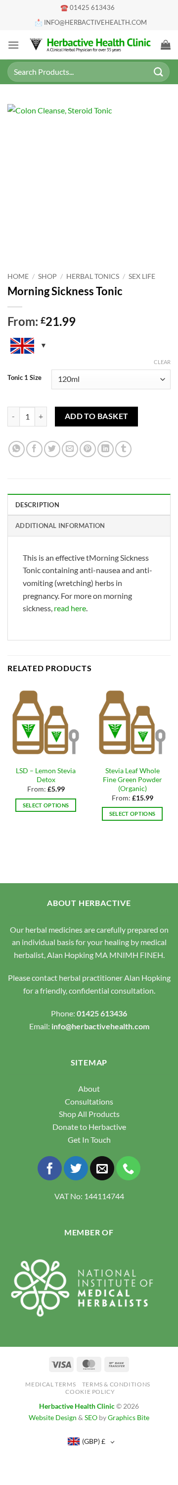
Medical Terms (50, 1384)
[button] (13, 45)
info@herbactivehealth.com (100, 1026)
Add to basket (97, 416)
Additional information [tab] (60, 526)
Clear (162, 362)
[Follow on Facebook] (50, 1168)
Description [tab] (37, 505)
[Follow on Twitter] (76, 1168)
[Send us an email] (102, 1168)
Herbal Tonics (92, 276)
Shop (47, 276)
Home (18, 276)
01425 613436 (102, 1013)
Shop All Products (89, 1113)
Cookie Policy (90, 1391)
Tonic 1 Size (24, 377)
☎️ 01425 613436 (87, 7)
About (89, 1088)
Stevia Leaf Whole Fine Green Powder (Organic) (132, 779)
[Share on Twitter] (52, 449)
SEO (91, 1417)
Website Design (53, 1417)
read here (70, 608)
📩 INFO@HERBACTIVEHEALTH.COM (91, 22)
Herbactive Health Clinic (77, 1406)
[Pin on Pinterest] (88, 449)
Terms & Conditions (116, 1384)
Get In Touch (89, 1139)
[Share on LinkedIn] (105, 449)
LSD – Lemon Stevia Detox (46, 775)
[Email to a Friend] (70, 449)
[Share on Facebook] (34, 449)
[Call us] (128, 1168)
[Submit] (159, 71)
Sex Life (142, 276)
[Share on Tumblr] (123, 449)
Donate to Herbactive (89, 1126)
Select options (46, 805)
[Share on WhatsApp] (16, 449)
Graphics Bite (128, 1417)
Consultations (89, 1101)
